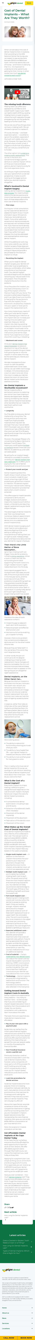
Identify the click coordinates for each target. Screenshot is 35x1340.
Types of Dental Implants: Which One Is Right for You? (16, 1252)
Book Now (26, 1338)
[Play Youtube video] (17, 92)
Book (29, 3)
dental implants (15, 1177)
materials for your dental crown (18, 956)
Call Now (8, 1338)
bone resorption (18, 556)
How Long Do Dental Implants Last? (15, 1247)
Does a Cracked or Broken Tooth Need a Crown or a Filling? (16, 1242)
